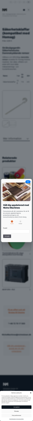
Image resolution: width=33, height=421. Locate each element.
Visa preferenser (16, 415)
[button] (30, 393)
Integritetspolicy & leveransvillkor (16, 419)
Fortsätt (7, 236)
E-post (5, 228)
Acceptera (16, 407)
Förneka (16, 411)
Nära (28, 181)
